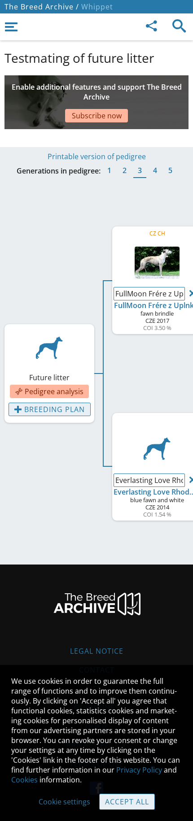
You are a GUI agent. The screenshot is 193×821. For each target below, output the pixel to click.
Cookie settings (64, 802)
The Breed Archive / (41, 7)
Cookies (24, 780)
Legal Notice (96, 651)
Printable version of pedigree (97, 156)
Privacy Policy (139, 770)
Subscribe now (97, 116)
